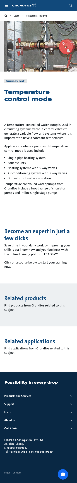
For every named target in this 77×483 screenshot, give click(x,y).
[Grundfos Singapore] (5, 16)
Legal (7, 472)
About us (9, 420)
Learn (7, 412)
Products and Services (17, 396)
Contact (17, 472)
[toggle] (6, 5)
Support (9, 404)
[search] (70, 5)
